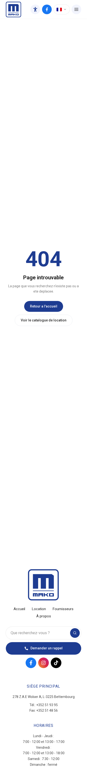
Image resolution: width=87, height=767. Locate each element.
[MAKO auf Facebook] (47, 9)
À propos (43, 616)
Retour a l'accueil (43, 306)
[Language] (62, 9)
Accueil (19, 609)
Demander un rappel (46, 648)
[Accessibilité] (35, 9)
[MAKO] (13, 9)
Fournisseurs (63, 609)
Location (39, 609)
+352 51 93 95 (47, 705)
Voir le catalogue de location (43, 320)
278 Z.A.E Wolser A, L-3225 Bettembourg (44, 697)
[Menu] (76, 9)
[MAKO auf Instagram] (43, 663)
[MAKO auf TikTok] (56, 663)
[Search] (75, 633)
